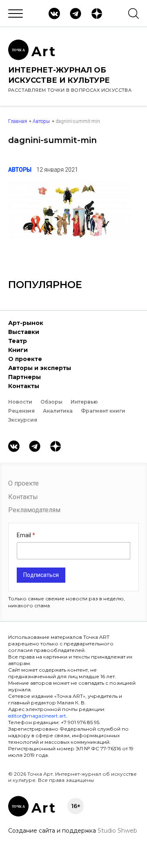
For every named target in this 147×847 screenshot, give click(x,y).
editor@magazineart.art (37, 716)
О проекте (25, 359)
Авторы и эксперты (39, 368)
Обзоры (51, 402)
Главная (17, 121)
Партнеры (24, 377)
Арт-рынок (25, 323)
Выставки (23, 332)
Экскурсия (22, 420)
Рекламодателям (34, 510)
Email (24, 535)
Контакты (23, 386)
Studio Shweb (117, 830)
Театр (17, 341)
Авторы (41, 121)
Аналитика (58, 411)
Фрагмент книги (103, 411)
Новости (20, 402)
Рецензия (21, 411)
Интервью (84, 402)
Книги (18, 350)
